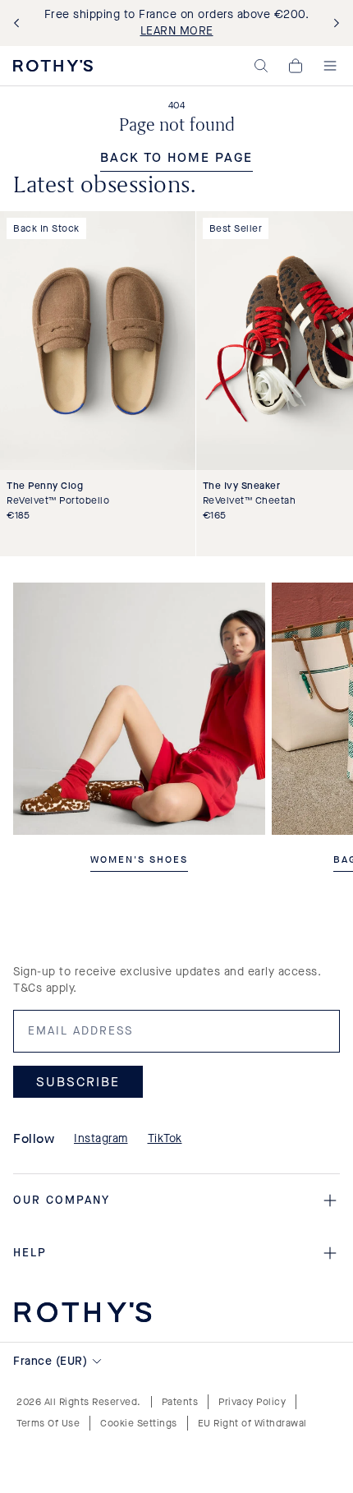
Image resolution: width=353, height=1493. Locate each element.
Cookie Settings (138, 1423)
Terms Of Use (48, 1423)
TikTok (165, 1138)
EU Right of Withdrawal (252, 1423)
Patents (180, 1401)
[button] (261, 65)
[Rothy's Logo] (53, 65)
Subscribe (78, 1081)
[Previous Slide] (20, 23)
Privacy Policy (252, 1401)
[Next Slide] (333, 23)
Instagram (101, 1138)
